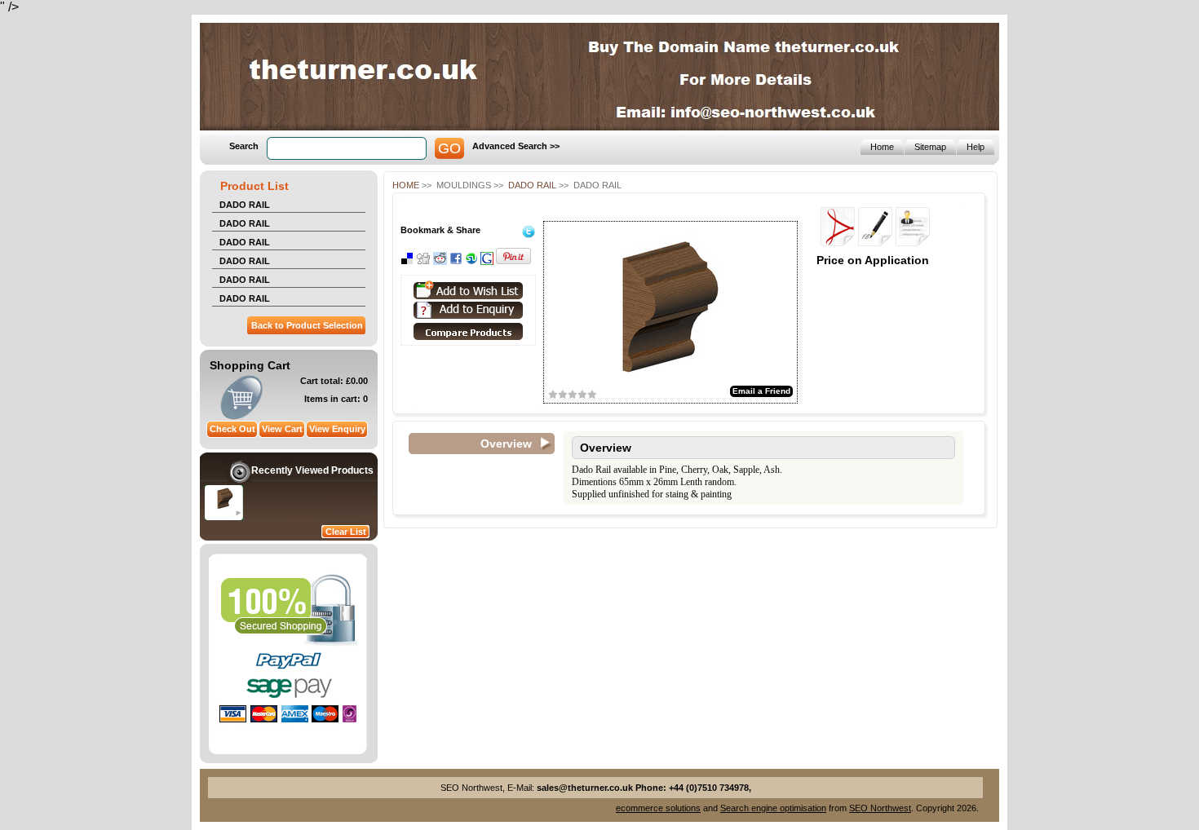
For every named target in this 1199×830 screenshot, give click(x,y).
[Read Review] (913, 242)
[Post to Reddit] (440, 262)
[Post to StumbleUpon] (471, 262)
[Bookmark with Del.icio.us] (407, 262)
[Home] (318, 109)
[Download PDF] (838, 242)
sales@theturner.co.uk (585, 787)
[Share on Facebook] (455, 262)
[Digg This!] (423, 262)
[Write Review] (875, 242)
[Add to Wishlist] (468, 290)
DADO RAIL (244, 205)
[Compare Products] (465, 337)
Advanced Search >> (516, 146)
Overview (506, 443)
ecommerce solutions (658, 808)
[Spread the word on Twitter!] (528, 235)
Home (405, 185)
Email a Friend (761, 390)
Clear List (345, 531)
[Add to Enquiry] (468, 310)
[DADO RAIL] (225, 507)
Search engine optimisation (773, 808)
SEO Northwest (880, 808)
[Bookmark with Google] (486, 262)
